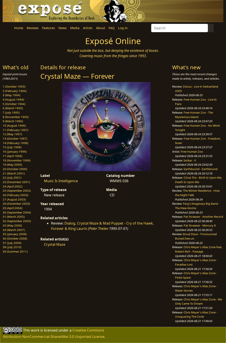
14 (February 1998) (15, 143)
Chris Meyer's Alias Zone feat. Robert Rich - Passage (198, 249)
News (62, 28)
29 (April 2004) (12, 208)
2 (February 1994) (14, 91)
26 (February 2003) (15, 195)
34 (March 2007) (14, 230)
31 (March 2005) (14, 217)
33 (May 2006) (12, 225)
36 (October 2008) (15, 238)
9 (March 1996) (13, 121)
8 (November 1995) (16, 117)
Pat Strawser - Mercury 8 (200, 225)
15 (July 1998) (12, 147)
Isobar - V (190, 160)
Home (18, 28)
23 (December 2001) (16, 182)
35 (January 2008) (15, 234)
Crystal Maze (54, 244)
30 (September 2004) (17, 212)
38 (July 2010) (12, 247)
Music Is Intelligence (61, 180)
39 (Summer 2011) (15, 251)
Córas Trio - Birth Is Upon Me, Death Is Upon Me (198, 180)
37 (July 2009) (12, 243)
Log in (123, 28)
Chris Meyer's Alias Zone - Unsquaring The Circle (196, 314)
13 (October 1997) (15, 139)
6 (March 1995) (13, 108)
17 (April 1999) (12, 156)
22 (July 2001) (12, 178)
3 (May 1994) (11, 95)
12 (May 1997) (12, 134)
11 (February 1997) (15, 130)
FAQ (112, 28)
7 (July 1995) (11, 112)
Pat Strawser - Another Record (203, 217)
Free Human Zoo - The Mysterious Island (194, 115)
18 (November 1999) (16, 160)
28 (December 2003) (16, 204)
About (100, 28)
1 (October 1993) (14, 86)
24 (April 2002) (12, 186)
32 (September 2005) (17, 221)
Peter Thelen (98, 228)
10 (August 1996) (14, 125)
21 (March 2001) (14, 173)
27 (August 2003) (14, 199)
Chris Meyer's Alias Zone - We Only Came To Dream (198, 301)
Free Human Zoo (192, 152)
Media (74, 28)
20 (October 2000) (15, 169)
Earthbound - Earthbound (201, 169)
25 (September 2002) (17, 191)
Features (48, 28)
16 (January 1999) (15, 152)
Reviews (33, 28)
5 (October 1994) (14, 104)
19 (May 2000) (12, 165)
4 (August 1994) (13, 99)
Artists (87, 28)
